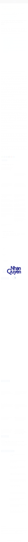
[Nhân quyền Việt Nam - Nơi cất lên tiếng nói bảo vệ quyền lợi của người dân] (14, 270)
